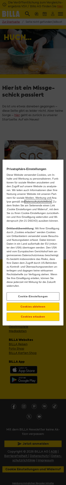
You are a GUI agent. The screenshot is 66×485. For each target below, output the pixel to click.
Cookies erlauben (33, 316)
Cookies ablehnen (33, 306)
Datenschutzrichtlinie (38, 201)
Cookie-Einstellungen (33, 296)
